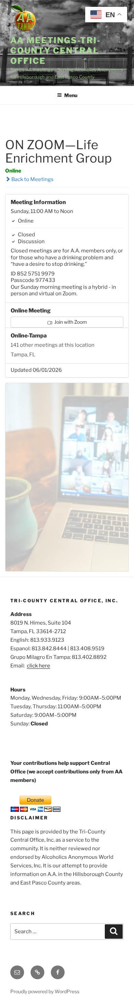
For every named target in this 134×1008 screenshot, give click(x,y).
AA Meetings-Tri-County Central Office (55, 50)
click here (38, 666)
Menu (70, 95)
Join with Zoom (70, 322)
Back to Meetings (32, 179)
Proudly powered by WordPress (44, 991)
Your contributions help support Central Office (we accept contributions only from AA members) (66, 771)
